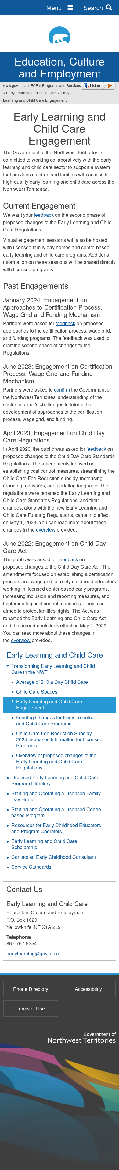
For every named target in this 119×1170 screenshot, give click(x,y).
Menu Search (74, 7)
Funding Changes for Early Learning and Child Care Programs (55, 720)
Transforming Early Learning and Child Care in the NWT (53, 668)
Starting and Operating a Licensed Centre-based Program (57, 812)
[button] (98, 86)
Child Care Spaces (36, 691)
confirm (62, 389)
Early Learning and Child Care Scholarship (44, 844)
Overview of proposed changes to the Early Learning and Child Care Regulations (56, 761)
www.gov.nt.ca (15, 85)
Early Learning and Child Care (31, 92)
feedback (44, 214)
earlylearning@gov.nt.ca (32, 953)
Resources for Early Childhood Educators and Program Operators (56, 828)
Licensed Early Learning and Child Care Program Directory (54, 780)
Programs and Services (61, 85)
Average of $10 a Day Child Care (52, 681)
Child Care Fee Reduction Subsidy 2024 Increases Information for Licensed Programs (59, 739)
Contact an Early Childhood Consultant (53, 856)
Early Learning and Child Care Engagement (49, 704)
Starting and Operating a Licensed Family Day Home (56, 796)
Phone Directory (30, 988)
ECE (34, 85)
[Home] (59, 35)
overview (46, 529)
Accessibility (88, 988)
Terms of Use (30, 1008)
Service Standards (31, 866)
